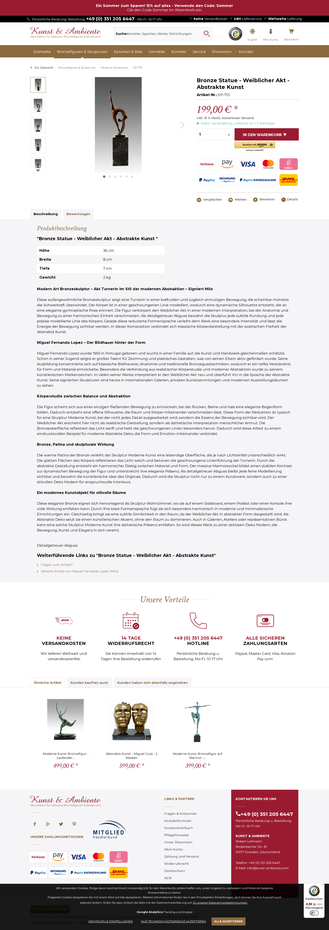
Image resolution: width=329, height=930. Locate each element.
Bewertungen (78, 214)
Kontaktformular (178, 821)
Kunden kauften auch (89, 683)
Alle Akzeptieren (228, 921)
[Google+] (47, 824)
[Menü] (322, 885)
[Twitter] (61, 824)
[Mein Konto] (270, 31)
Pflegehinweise (176, 835)
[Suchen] (206, 33)
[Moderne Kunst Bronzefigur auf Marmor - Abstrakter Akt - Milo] (197, 721)
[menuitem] (163, 33)
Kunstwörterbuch (178, 828)
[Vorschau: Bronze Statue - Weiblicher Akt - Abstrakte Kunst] (38, 85)
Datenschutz (174, 871)
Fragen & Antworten (180, 814)
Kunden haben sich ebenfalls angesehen (152, 683)
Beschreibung (46, 214)
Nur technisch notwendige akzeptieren (173, 921)
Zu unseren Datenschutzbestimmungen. (220, 902)
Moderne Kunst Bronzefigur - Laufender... (65, 756)
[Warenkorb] (291, 31)
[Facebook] (34, 824)
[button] (255, 147)
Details (292, 199)
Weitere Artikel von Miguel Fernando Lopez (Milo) (79, 571)
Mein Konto (173, 849)
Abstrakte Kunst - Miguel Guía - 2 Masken (131, 756)
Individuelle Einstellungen (110, 921)
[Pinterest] (74, 824)
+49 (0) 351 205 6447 (110, 18)
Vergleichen (212, 199)
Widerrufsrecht (176, 864)
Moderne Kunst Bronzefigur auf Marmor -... (197, 756)
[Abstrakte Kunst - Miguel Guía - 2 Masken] (131, 721)
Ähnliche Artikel (47, 683)
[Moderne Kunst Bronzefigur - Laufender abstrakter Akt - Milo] (65, 721)
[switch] (314, 913)
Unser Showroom (178, 842)
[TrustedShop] (235, 33)
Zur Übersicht (44, 67)
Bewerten (267, 199)
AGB (168, 878)
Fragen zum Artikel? (56, 565)
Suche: (122, 34)
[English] (252, 31)
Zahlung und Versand (181, 856)
